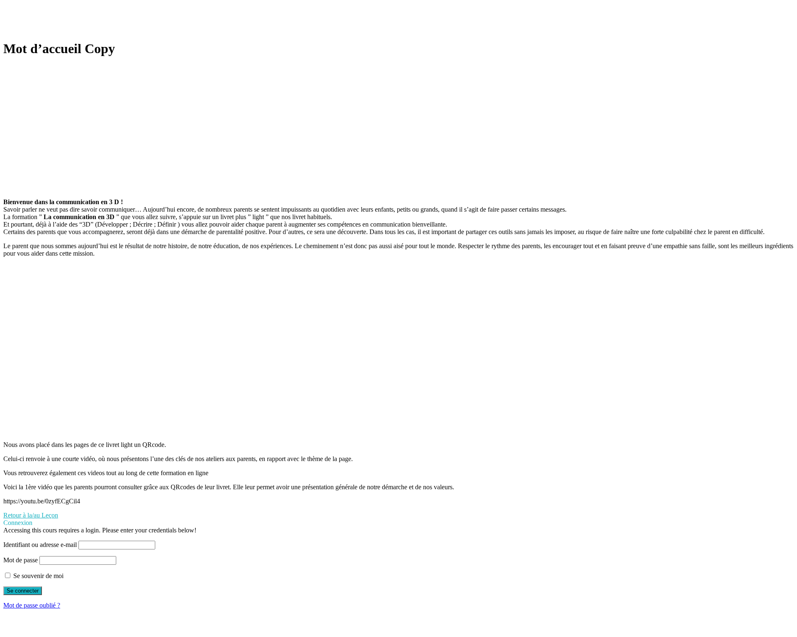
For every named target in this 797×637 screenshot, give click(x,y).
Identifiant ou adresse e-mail (40, 544)
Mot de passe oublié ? (31, 605)
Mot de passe (20, 560)
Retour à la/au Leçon (30, 515)
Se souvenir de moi (38, 575)
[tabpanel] (398, 285)
